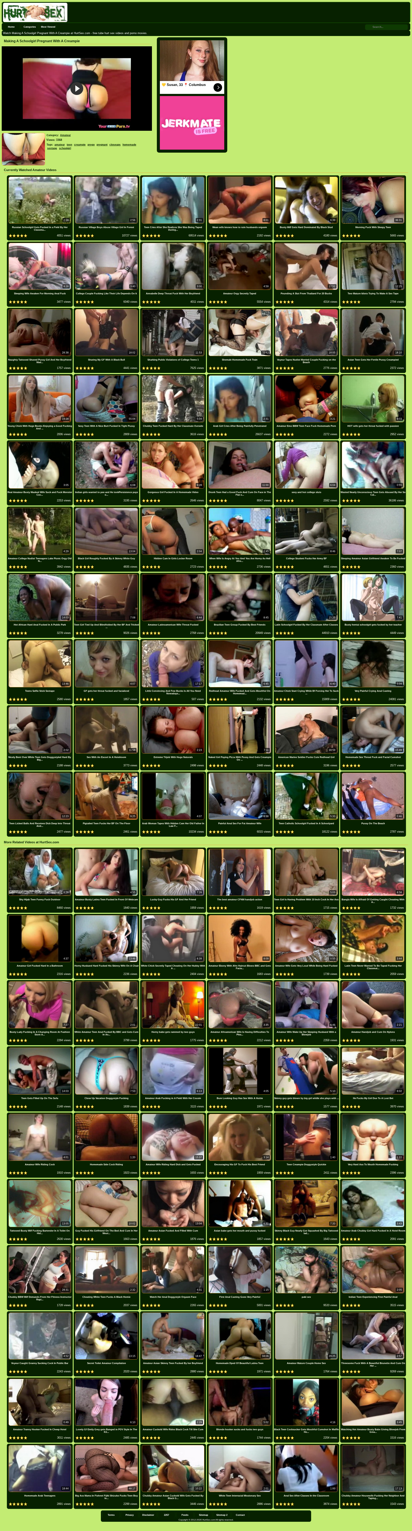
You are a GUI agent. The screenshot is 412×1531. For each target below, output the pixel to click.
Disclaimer (148, 1515)
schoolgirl (65, 148)
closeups (115, 144)
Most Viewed (48, 27)
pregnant (102, 144)
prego (91, 144)
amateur (60, 144)
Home (11, 27)
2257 (166, 1515)
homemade (129, 144)
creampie (80, 144)
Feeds (185, 1515)
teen (69, 144)
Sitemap (203, 1515)
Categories (30, 27)
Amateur (65, 135)
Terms (111, 1515)
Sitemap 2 (221, 1515)
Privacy (130, 1515)
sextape (52, 148)
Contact (240, 1515)
